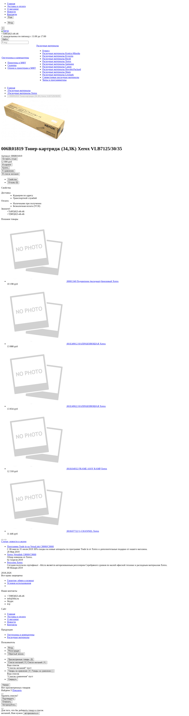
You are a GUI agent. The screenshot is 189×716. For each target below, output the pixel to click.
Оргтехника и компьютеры (20, 634)
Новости (11, 11)
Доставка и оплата (16, 6)
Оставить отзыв (9, 159)
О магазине (13, 9)
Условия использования (19, 583)
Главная (11, 3)
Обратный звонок (16, 654)
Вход (10, 648)
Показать (17, 690)
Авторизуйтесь (9, 705)
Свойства (12, 179)
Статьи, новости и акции (13, 541)
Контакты (12, 14)
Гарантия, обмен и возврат (20, 580)
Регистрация (13, 651)
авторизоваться (31, 713)
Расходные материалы (18, 637)
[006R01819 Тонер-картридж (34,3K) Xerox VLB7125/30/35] (34, 141)
